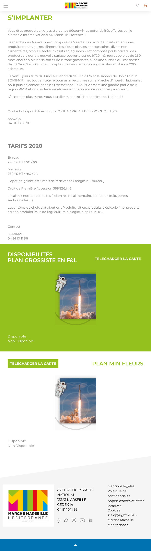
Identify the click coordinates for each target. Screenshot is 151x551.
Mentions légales (121, 486)
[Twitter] (68, 520)
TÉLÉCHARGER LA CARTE (118, 259)
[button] (138, 5)
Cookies (114, 510)
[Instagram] (76, 519)
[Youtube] (84, 520)
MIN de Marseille (76, 5)
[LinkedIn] (92, 520)
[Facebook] (60, 520)
